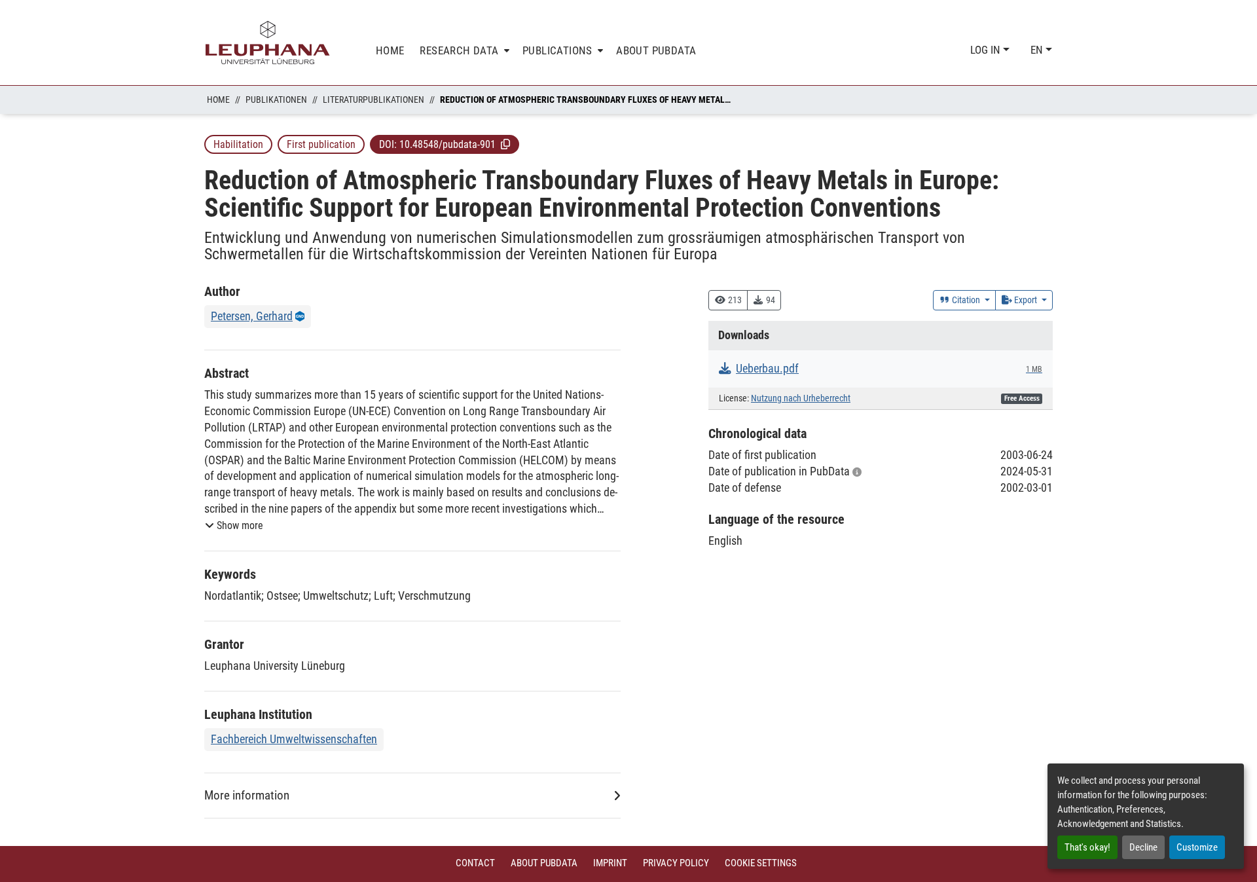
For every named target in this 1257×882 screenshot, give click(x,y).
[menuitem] (463, 50)
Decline (1143, 847)
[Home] (267, 42)
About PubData (544, 863)
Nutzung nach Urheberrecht (800, 398)
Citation (966, 300)
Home (218, 99)
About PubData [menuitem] (656, 50)
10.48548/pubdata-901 (447, 144)
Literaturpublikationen (373, 99)
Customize (1197, 847)
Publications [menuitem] (557, 50)
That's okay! (1087, 847)
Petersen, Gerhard (252, 316)
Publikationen (276, 99)
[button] (505, 144)
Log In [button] (986, 49)
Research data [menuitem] (459, 50)
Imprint (610, 863)
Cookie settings (761, 863)
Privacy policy (676, 863)
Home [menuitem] (390, 50)
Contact (475, 863)
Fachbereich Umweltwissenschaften (294, 739)
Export (1025, 300)
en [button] (1038, 49)
